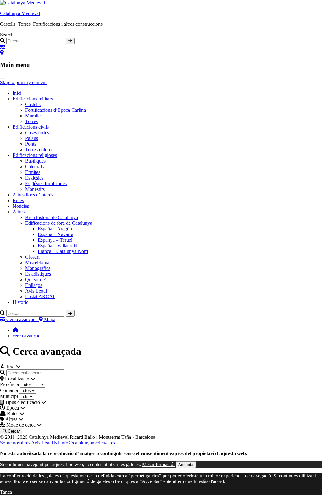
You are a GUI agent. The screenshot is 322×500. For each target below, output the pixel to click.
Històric (20, 302)
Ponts (30, 144)
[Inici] (15, 330)
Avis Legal (36, 290)
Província (9, 384)
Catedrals (34, 166)
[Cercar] (70, 41)
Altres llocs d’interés (33, 194)
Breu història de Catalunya (51, 217)
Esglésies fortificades (46, 183)
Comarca (9, 390)
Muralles (33, 115)
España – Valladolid (57, 245)
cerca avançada (28, 335)
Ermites (32, 172)
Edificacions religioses (35, 155)
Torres (31, 121)
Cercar (13, 431)
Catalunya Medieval (20, 13)
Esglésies (34, 177)
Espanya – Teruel (55, 240)
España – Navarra (55, 234)
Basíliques (35, 161)
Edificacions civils (31, 127)
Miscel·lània (37, 262)
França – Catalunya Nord (63, 251)
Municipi (9, 396)
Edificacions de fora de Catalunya (58, 223)
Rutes (18, 200)
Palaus (31, 138)
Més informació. (158, 464)
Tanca (6, 492)
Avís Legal (42, 442)
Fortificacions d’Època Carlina (55, 110)
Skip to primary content (23, 82)
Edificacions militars (33, 98)
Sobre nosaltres (15, 442)
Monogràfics (37, 268)
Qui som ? (35, 279)
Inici (17, 93)
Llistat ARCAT (40, 296)
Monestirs (35, 189)
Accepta (185, 464)
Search (7, 34)
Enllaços (33, 285)
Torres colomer (40, 149)
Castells (33, 104)
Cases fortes (37, 132)
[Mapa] (2, 52)
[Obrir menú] (2, 78)
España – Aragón (55, 228)
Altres (19, 211)
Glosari (32, 257)
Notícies (21, 206)
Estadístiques (38, 274)
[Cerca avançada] (2, 47)
